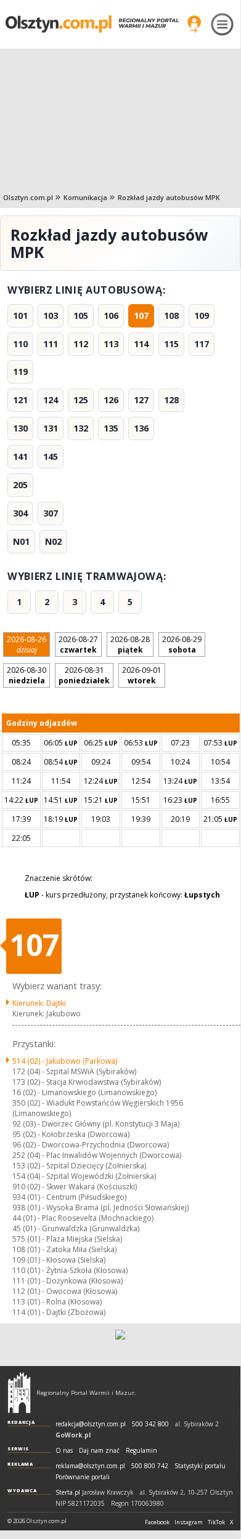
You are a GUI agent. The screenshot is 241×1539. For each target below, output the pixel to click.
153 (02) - (79, 1165)
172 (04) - (74, 1071)
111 (50, 344)
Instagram (188, 1522)
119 (20, 371)
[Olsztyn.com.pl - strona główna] (19, 1392)
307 (50, 513)
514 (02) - (64, 1061)
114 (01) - (58, 1312)
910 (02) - (74, 1186)
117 (201, 344)
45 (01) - (75, 1228)
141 (20, 456)
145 (50, 456)
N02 (53, 541)
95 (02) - (70, 1134)
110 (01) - (70, 1270)
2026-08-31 (84, 675)
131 (50, 428)
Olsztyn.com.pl (28, 197)
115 (171, 344)
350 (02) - (97, 1108)
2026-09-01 (141, 675)
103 (50, 315)
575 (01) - (67, 1239)
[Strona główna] (92, 23)
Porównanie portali (82, 1477)
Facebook (157, 1522)
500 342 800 (150, 1424)
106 (111, 315)
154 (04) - (84, 1176)
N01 (21, 541)
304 (20, 513)
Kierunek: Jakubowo (46, 1013)
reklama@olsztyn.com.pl (90, 1466)
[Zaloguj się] (194, 24)
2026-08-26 (26, 644)
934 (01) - (69, 1197)
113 (111, 344)
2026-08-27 (78, 644)
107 (141, 315)
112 (80, 344)
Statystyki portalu (200, 1466)
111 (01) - (67, 1281)
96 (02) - (90, 1144)
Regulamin (141, 1451)
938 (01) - (100, 1207)
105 (80, 315)
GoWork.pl (73, 1435)
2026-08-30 (26, 675)
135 (111, 428)
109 (201, 315)
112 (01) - (64, 1291)
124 (50, 400)
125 (80, 400)
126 (111, 400)
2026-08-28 (130, 644)
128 (171, 400)
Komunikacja (85, 197)
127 (141, 400)
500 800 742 (149, 1466)
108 (171, 315)
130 (20, 428)
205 (20, 485)
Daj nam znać (99, 1451)
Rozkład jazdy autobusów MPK (169, 197)
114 (141, 344)
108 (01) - (64, 1249)
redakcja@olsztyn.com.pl (90, 1424)
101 (20, 315)
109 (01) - (58, 1260)
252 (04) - (96, 1155)
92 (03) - (95, 1124)
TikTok (216, 1522)
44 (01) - (82, 1218)
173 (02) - (86, 1082)
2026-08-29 (182, 644)
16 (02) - (84, 1092)
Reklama (20, 1464)
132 (80, 428)
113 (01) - (57, 1301)
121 (20, 400)
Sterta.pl (67, 1493)
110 (20, 344)
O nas (64, 1451)
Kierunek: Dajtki (39, 1003)
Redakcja (21, 1422)
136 (141, 428)
